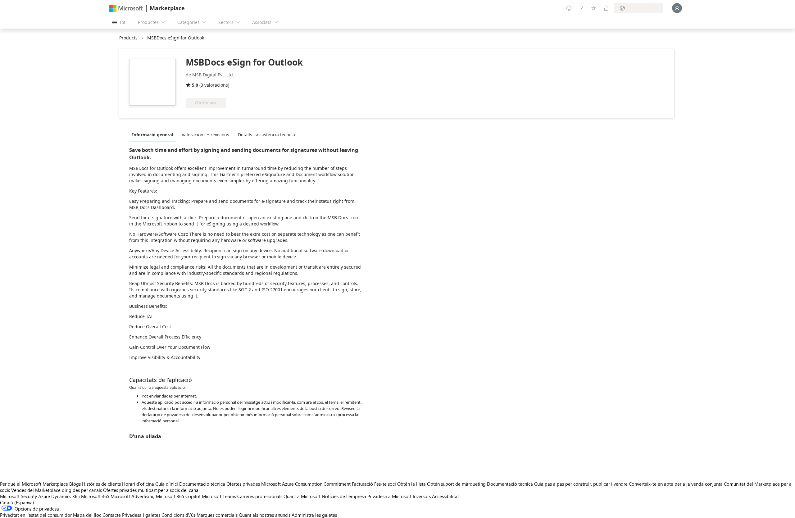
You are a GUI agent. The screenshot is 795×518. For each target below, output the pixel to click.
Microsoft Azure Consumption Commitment (306, 484)
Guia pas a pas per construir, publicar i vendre (581, 484)
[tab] (154, 134)
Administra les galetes (314, 515)
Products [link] (128, 38)
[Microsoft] (126, 8)
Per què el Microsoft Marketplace (34, 484)
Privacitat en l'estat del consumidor (36, 515)
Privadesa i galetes (141, 515)
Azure (44, 496)
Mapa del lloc (87, 515)
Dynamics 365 (65, 496)
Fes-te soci (385, 484)
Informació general (152, 135)
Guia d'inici (166, 484)
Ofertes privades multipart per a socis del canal (151, 490)
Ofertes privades (243, 484)
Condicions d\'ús (178, 515)
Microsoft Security (18, 496)
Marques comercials (217, 515)
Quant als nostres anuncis (264, 515)
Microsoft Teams (219, 496)
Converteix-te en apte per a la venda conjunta (676, 484)
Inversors (422, 496)
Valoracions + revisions (205, 135)
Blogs (75, 484)
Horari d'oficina (138, 484)
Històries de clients (101, 484)
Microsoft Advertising (133, 496)
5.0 (195, 85)
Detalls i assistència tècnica (266, 135)
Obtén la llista (411, 484)
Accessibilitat (445, 496)
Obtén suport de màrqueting (456, 484)
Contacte (111, 515)
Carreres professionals (259, 496)
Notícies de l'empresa (344, 496)
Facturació (362, 484)
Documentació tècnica (202, 484)
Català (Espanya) (17, 502)
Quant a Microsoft (302, 496)
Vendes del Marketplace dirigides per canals (56, 490)
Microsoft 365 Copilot (178, 496)
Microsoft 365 (95, 496)
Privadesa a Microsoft (389, 496)
